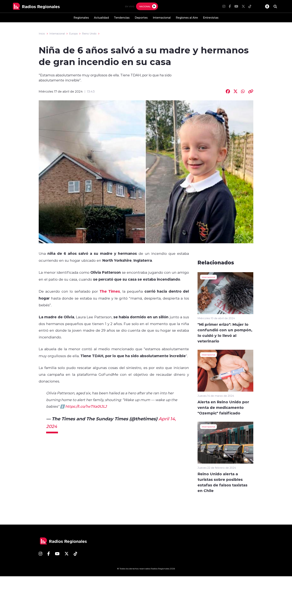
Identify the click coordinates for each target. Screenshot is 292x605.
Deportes (141, 17)
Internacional (162, 17)
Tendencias (122, 17)
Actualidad (101, 17)
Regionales (81, 17)
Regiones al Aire (187, 17)
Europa (73, 33)
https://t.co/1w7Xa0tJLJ (86, 406)
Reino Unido (89, 33)
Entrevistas (210, 17)
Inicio (42, 33)
